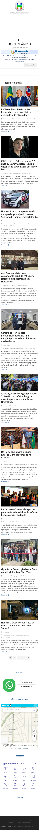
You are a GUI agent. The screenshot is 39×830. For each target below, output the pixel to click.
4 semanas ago (6, 345)
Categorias (30, 820)
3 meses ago (5, 632)
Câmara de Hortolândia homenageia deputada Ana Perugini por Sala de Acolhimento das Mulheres (18, 337)
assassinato (6, 224)
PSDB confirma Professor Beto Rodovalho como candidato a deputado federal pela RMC (16, 112)
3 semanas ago (6, 285)
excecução (13, 224)
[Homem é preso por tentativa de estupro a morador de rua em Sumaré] (19, 610)
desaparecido (15, 173)
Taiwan (28, 522)
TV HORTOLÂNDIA (20, 42)
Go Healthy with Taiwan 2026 (11, 522)
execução (18, 224)
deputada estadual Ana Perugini (19, 348)
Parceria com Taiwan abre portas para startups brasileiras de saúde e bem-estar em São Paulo (19, 512)
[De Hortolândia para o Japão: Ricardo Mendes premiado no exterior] (19, 438)
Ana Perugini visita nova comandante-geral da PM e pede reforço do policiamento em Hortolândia (17, 277)
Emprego (15, 576)
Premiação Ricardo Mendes (17, 464)
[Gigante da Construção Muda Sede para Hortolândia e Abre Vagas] (19, 552)
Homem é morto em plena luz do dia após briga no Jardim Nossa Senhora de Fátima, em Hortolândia (19, 214)
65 (24, 658)
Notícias (14, 820)
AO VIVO (22, 820)
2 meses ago (5, 576)
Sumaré (28, 173)
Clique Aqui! (6, 131)
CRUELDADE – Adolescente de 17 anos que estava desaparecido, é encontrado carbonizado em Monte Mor (19, 165)
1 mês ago (5, 406)
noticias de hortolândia (16, 635)
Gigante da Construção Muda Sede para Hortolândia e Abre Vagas (19, 570)
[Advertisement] (19, 26)
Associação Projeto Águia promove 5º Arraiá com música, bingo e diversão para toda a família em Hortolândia (18, 397)
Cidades (11, 822)
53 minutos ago (6, 119)
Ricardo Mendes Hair (31, 464)
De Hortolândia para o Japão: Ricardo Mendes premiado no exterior (16, 454)
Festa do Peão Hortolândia (23, 822)
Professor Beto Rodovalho (29, 119)
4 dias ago (5, 173)
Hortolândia (17, 119)
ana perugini (17, 285)
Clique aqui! (26, 686)
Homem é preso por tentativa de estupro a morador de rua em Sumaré (17, 625)
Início (7, 820)
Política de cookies (20, 61)
